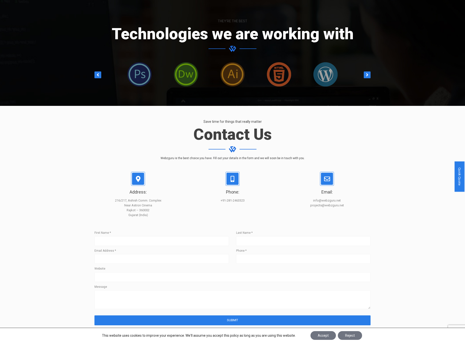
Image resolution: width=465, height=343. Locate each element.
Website (99, 268)
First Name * (102, 232)
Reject (350, 335)
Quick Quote (460, 176)
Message (100, 286)
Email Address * (105, 250)
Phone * (241, 250)
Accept (323, 335)
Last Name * (244, 232)
